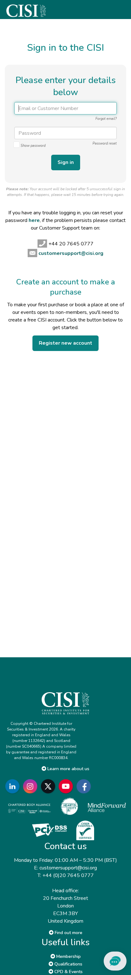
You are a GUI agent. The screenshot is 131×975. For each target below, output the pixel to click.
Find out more (67, 933)
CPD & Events (68, 972)
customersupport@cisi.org (70, 253)
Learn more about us (67, 769)
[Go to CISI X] (49, 786)
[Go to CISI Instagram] (31, 786)
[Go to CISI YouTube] (67, 786)
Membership (68, 956)
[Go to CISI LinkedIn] (14, 786)
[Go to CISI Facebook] (85, 786)
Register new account (65, 343)
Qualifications (67, 964)
